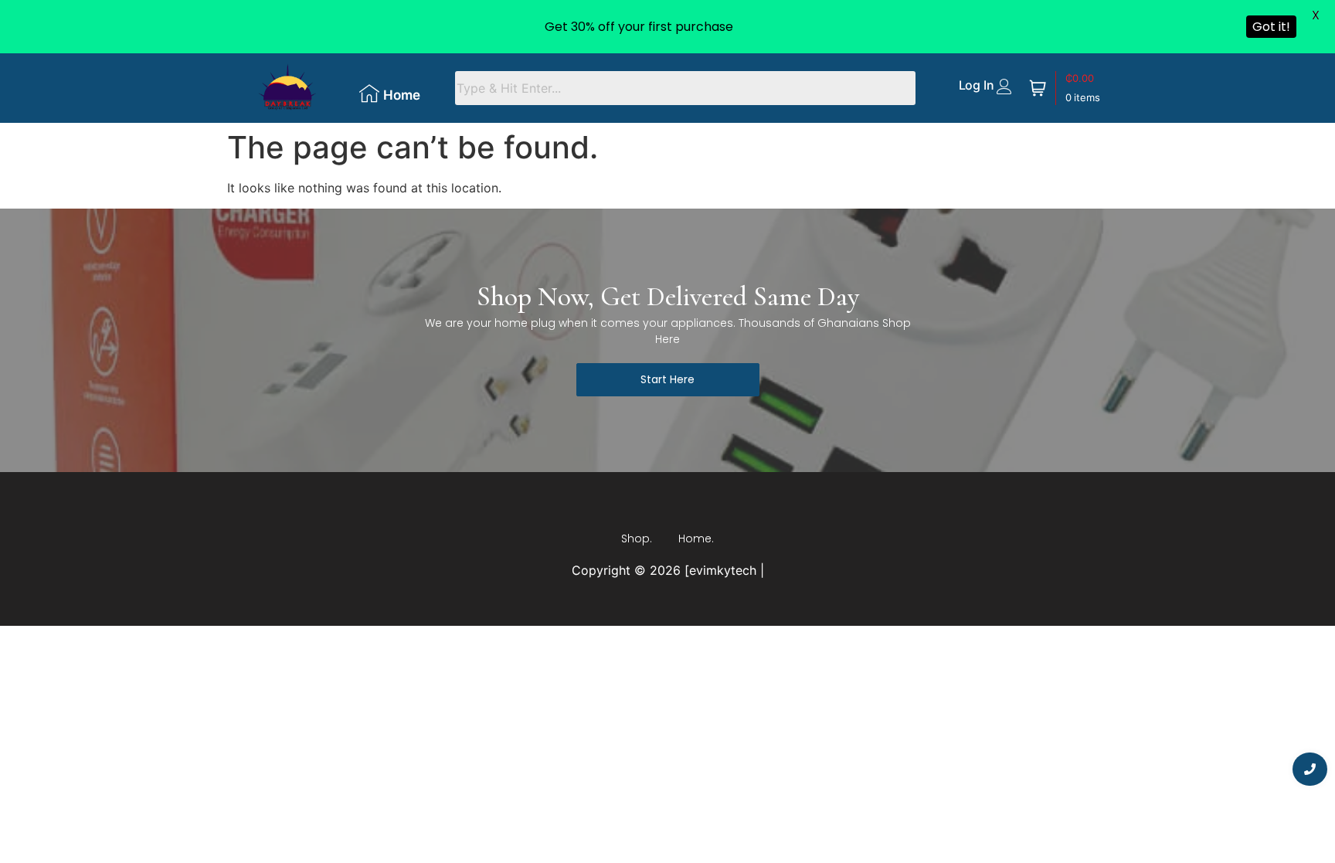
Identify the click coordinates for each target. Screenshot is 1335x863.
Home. (696, 538)
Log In (976, 85)
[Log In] (1004, 86)
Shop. (636, 538)
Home (401, 95)
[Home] (369, 93)
